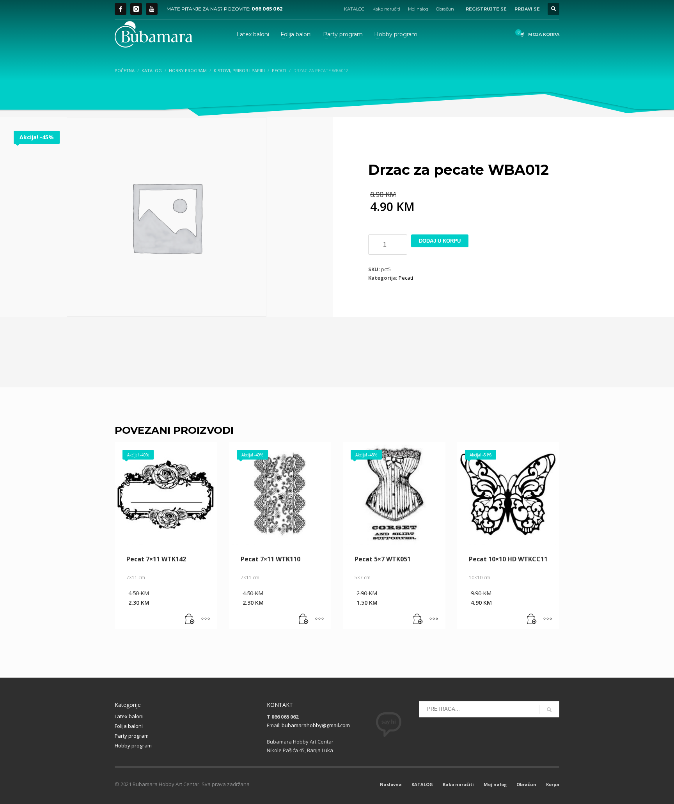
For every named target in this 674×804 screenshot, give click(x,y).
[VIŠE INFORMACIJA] (205, 619)
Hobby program (133, 745)
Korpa (552, 784)
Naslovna (391, 784)
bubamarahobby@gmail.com (316, 725)
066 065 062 (267, 9)
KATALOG (354, 9)
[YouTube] (152, 9)
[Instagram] (136, 9)
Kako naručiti (386, 9)
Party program (132, 735)
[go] (549, 709)
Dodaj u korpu (440, 241)
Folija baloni (129, 725)
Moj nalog (418, 9)
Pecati (406, 277)
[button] (190, 619)
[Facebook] (120, 9)
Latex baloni (129, 716)
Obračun (445, 9)
